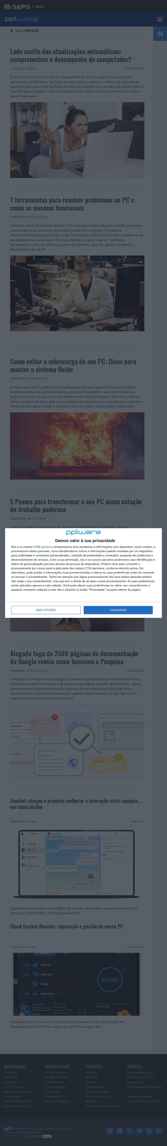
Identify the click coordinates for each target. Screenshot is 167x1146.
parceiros (47, 546)
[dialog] (83, 573)
